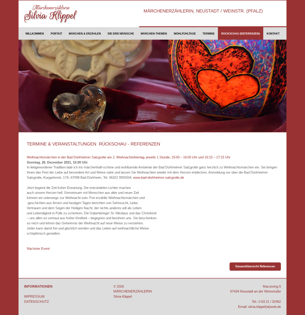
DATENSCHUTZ (36, 301)
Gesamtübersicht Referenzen (255, 266)
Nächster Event (38, 248)
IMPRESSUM (34, 296)
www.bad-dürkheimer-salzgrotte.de (158, 177)
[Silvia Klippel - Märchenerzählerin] (56, 14)
